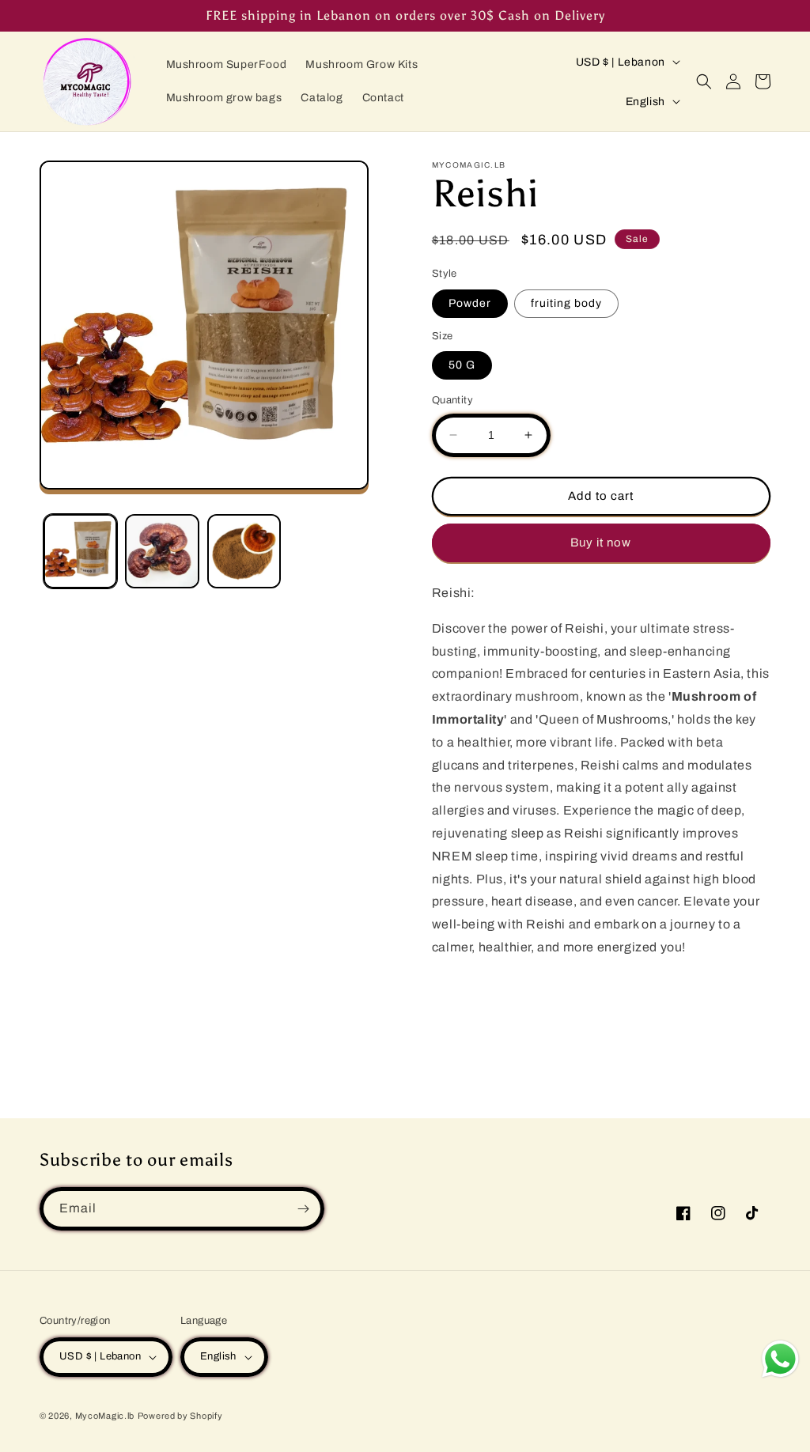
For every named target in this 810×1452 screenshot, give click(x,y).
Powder (470, 303)
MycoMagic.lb (104, 1415)
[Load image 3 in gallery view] (244, 551)
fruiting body (566, 303)
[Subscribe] (303, 1209)
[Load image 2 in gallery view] (162, 551)
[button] (704, 81)
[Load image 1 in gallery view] (80, 551)
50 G (462, 365)
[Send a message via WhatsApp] (780, 1359)
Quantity (452, 400)
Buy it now (600, 542)
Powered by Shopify (180, 1415)
